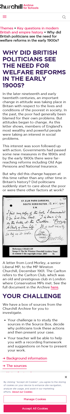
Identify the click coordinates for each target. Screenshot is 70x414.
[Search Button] (64, 17)
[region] (35, 393)
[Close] (66, 377)
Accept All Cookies (35, 408)
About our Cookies (22, 392)
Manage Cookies (35, 399)
